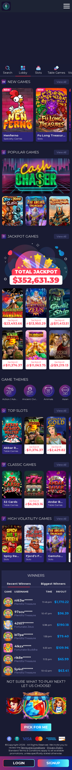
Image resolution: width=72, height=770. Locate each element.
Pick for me (36, 727)
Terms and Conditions (33, 747)
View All (61, 81)
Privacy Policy (55, 747)
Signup (53, 763)
